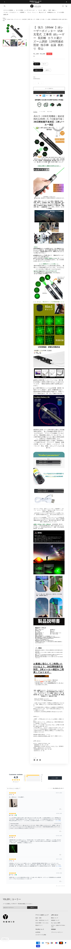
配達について (54, 918)
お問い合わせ (54, 915)
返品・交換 (38, 918)
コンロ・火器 (41, 10)
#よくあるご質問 (55, 923)
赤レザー (45, 63)
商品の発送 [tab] (49, 111)
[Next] (66, 2)
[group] (35, 2)
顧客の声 (6, 14)
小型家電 (22, 12)
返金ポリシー (39, 925)
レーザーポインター (30, 10)
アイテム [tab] (35, 111)
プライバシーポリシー (57, 932)
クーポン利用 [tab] (42, 111)
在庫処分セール (51, 12)
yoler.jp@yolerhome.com (41, 736)
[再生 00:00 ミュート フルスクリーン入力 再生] (14, 30)
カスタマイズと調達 (41, 934)
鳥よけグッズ (42, 12)
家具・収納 (51, 10)
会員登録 (38, 932)
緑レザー (37, 63)
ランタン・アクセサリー (10, 12)
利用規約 (53, 929)
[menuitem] (9, 10)
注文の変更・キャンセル (42, 923)
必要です (48, 70)
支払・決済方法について (42, 920)
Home (4, 18)
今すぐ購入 (49, 92)
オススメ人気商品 (8, 10)
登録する (32, 907)
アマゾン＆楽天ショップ (42, 915)
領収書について (55, 920)
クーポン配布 (60, 12)
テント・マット (32, 12)
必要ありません (38, 70)
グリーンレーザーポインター (42, 159)
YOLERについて (40, 929)
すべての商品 (19, 10)
